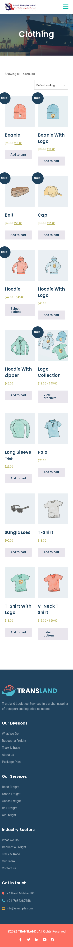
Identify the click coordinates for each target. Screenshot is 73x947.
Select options (16, 310)
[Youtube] (44, 939)
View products (50, 396)
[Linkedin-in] (36, 939)
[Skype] (52, 939)
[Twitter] (28, 939)
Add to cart (18, 155)
